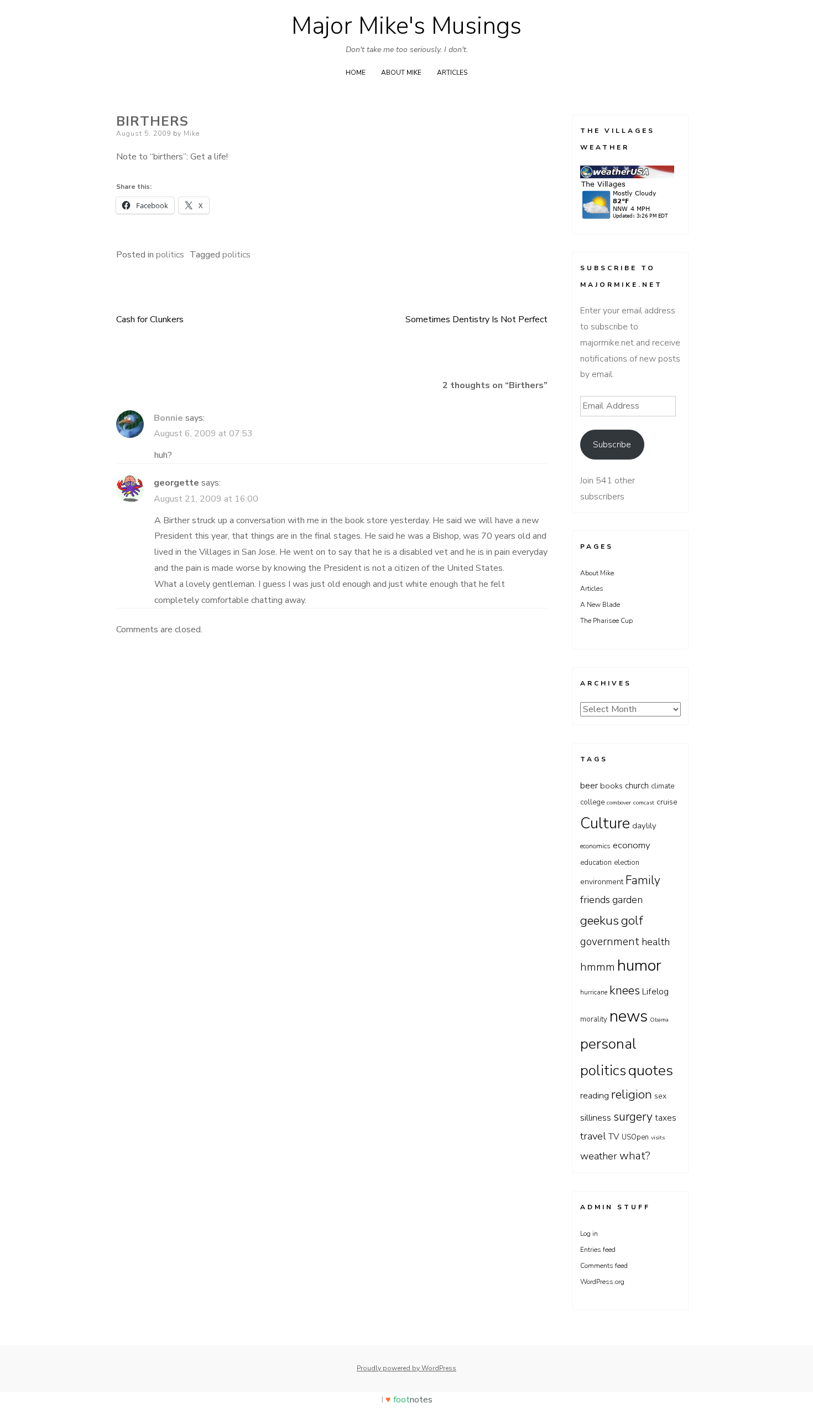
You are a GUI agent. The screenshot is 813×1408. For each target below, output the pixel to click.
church (637, 785)
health (656, 941)
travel (593, 1136)
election (626, 863)
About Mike (401, 72)
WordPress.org (602, 1281)
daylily (644, 825)
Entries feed (598, 1249)
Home (356, 72)
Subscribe (612, 445)
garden (627, 899)
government (609, 941)
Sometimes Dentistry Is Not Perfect (476, 319)
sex (660, 1096)
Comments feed (604, 1265)
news (628, 1016)
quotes (650, 1070)
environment (601, 881)
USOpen (635, 1137)
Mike (192, 133)
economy (631, 845)
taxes (665, 1117)
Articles (452, 72)
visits (658, 1137)
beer (589, 785)
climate (662, 786)
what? (634, 1155)
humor (639, 965)
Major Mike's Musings (406, 26)
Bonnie (168, 418)
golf (632, 920)
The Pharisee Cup (606, 620)
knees (624, 990)
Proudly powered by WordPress (406, 1368)
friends (595, 900)
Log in (589, 1233)
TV (613, 1136)
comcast (643, 802)
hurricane (593, 992)
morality (593, 1019)
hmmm (597, 967)
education (596, 863)
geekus (599, 920)
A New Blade (600, 604)
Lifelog (655, 992)
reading (594, 1096)
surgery (633, 1117)
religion (631, 1094)
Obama (659, 1019)
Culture (605, 823)
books (611, 785)
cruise (667, 802)
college (592, 802)
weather (598, 1156)
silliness (595, 1117)
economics (595, 846)
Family (643, 880)
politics (170, 255)
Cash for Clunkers (150, 319)
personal (608, 1044)
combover (619, 802)
